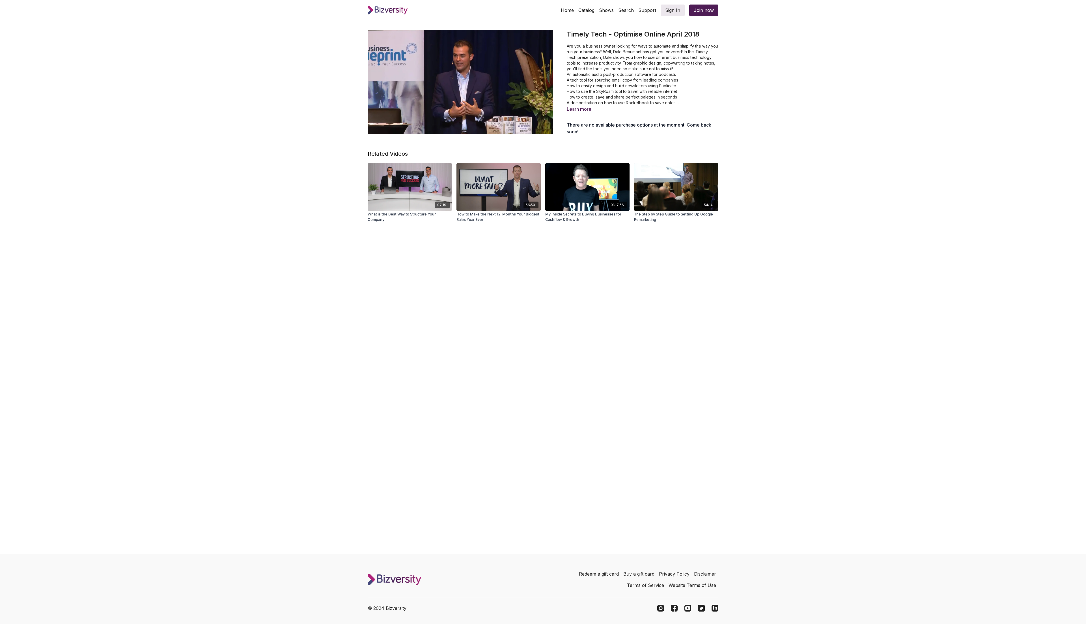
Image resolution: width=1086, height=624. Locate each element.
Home (567, 10)
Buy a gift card (638, 574)
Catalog (586, 10)
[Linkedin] (715, 608)
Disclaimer (705, 574)
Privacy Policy (674, 574)
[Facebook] (674, 608)
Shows (606, 10)
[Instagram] (660, 608)
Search (626, 10)
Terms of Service (645, 585)
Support (647, 10)
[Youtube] (687, 608)
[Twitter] (701, 608)
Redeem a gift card (599, 574)
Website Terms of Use (692, 585)
